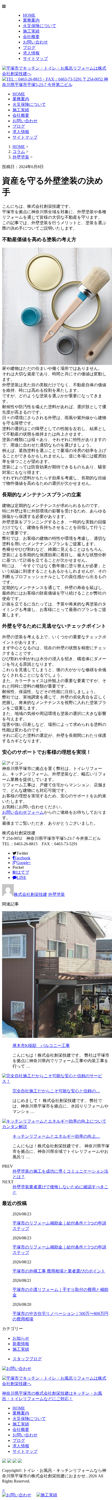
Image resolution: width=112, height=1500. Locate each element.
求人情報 (31, 53)
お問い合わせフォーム (23, 812)
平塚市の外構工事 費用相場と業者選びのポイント (59, 1271)
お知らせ (21, 1338)
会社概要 (31, 36)
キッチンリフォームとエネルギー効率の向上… (56, 1136)
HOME (29, 15)
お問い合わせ (35, 42)
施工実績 (31, 31)
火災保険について (39, 25)
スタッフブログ (27, 1359)
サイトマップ (35, 58)
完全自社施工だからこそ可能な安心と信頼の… (56, 1091)
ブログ (29, 47)
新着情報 (21, 1344)
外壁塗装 (21, 157)
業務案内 (31, 20)
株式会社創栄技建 (30, 894)
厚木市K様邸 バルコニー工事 (41, 1045)
